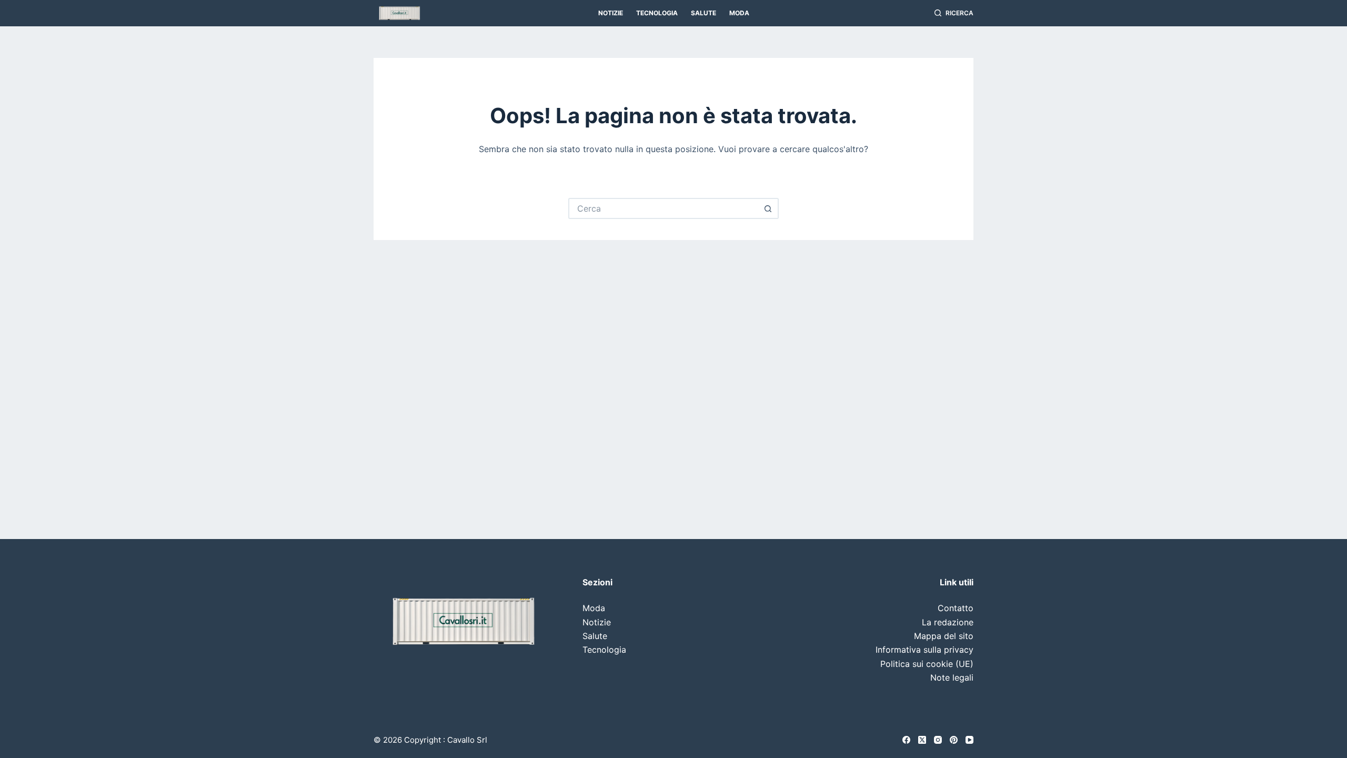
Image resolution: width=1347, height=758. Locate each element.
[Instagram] (938, 740)
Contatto (955, 608)
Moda (739, 13)
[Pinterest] (954, 740)
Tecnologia (657, 13)
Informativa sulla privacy (924, 649)
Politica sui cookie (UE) (926, 664)
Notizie (610, 13)
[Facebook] (906, 740)
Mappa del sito (943, 636)
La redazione (947, 622)
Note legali (951, 677)
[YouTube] (969, 740)
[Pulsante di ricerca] (768, 208)
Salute (703, 13)
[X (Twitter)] (922, 740)
